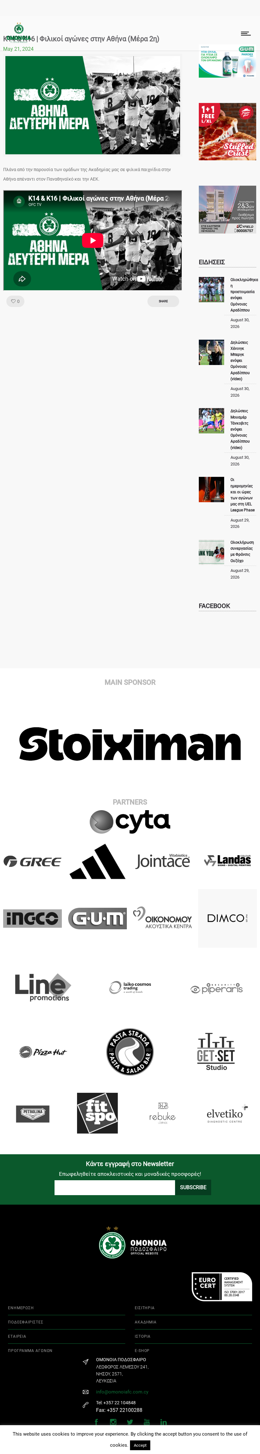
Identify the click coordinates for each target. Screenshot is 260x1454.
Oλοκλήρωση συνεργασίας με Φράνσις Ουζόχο (242, 551)
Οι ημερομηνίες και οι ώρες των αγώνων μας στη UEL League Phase (243, 494)
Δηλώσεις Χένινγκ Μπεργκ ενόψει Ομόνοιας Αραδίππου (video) (240, 360)
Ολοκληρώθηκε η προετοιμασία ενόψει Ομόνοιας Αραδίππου (244, 295)
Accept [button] (140, 1445)
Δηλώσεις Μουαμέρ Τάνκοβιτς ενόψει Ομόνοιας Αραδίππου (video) (240, 429)
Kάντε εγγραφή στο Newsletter (130, 1164)
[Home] (18, 41)
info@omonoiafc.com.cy (122, 1392)
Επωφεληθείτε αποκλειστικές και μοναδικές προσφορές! (130, 1174)
